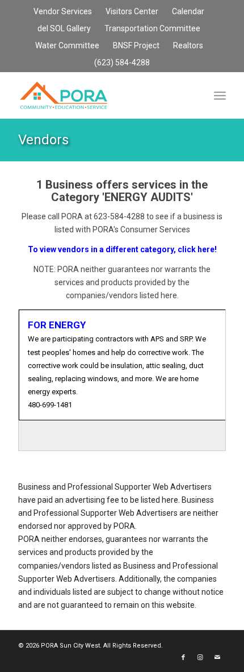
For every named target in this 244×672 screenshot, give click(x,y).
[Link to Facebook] (183, 657)
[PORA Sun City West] (101, 95)
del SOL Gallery (64, 28)
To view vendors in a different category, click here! (122, 249)
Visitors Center (132, 11)
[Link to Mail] (217, 657)
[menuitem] (63, 12)
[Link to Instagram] (200, 657)
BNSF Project (136, 45)
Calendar (188, 11)
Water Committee (67, 45)
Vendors (43, 140)
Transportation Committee (152, 28)
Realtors (188, 45)
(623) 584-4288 (122, 62)
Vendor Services (62, 11)
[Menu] (220, 95)
